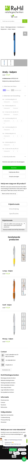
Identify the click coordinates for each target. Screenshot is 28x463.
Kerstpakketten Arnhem (7, 392)
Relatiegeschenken (11, 27)
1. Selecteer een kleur (9, 86)
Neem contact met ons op (9, 193)
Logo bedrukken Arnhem (7, 390)
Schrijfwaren (20, 27)
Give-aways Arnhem (6, 387)
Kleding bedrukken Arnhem (8, 383)
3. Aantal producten (8, 157)
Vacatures (3, 405)
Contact (3, 402)
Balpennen (4, 29)
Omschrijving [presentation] (14, 209)
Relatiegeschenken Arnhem (8, 378)
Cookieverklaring (5, 417)
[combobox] (11, 21)
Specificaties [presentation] (14, 213)
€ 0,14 (6, 273)
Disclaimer (3, 422)
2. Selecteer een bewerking (11, 96)
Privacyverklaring (5, 420)
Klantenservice (5, 400)
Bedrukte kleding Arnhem (7, 380)
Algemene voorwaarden (7, 415)
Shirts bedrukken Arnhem (7, 385)
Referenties (4, 407)
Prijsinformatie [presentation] (13, 204)
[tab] (14, 204)
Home (2, 27)
